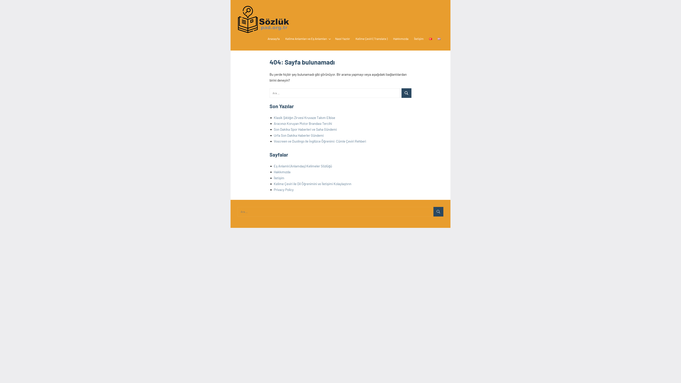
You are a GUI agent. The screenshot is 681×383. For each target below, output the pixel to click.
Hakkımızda (400, 38)
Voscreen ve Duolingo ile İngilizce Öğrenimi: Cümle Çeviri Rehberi (320, 141)
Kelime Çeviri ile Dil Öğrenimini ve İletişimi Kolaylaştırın (312, 184)
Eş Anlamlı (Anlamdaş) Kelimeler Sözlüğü (303, 166)
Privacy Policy (284, 190)
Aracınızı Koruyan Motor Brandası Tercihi (303, 123)
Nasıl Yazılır (342, 38)
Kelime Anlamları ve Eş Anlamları (306, 38)
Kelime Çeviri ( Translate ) (371, 38)
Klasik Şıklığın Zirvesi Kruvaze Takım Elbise (304, 118)
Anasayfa (274, 38)
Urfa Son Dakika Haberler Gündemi (299, 135)
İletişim (418, 38)
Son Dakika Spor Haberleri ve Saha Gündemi (305, 129)
